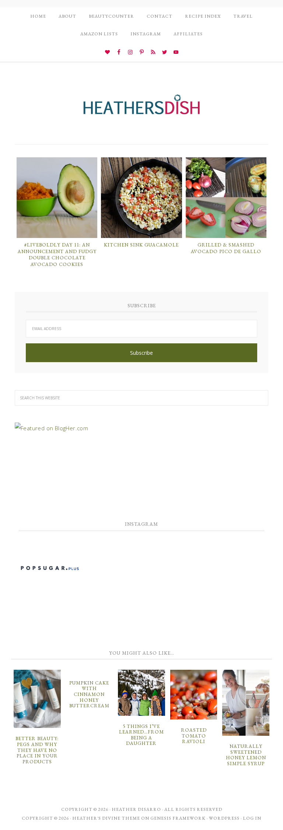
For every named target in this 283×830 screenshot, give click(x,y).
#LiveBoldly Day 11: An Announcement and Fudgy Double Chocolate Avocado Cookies (57, 254)
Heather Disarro (136, 809)
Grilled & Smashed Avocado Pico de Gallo (226, 248)
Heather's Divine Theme (106, 818)
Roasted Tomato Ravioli (194, 736)
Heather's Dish (141, 108)
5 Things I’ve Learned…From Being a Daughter (141, 735)
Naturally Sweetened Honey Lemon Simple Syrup (246, 755)
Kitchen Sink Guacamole (141, 245)
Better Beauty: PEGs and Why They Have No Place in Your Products (37, 749)
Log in (252, 818)
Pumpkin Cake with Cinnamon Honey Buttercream (89, 694)
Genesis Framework (178, 818)
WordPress (224, 818)
